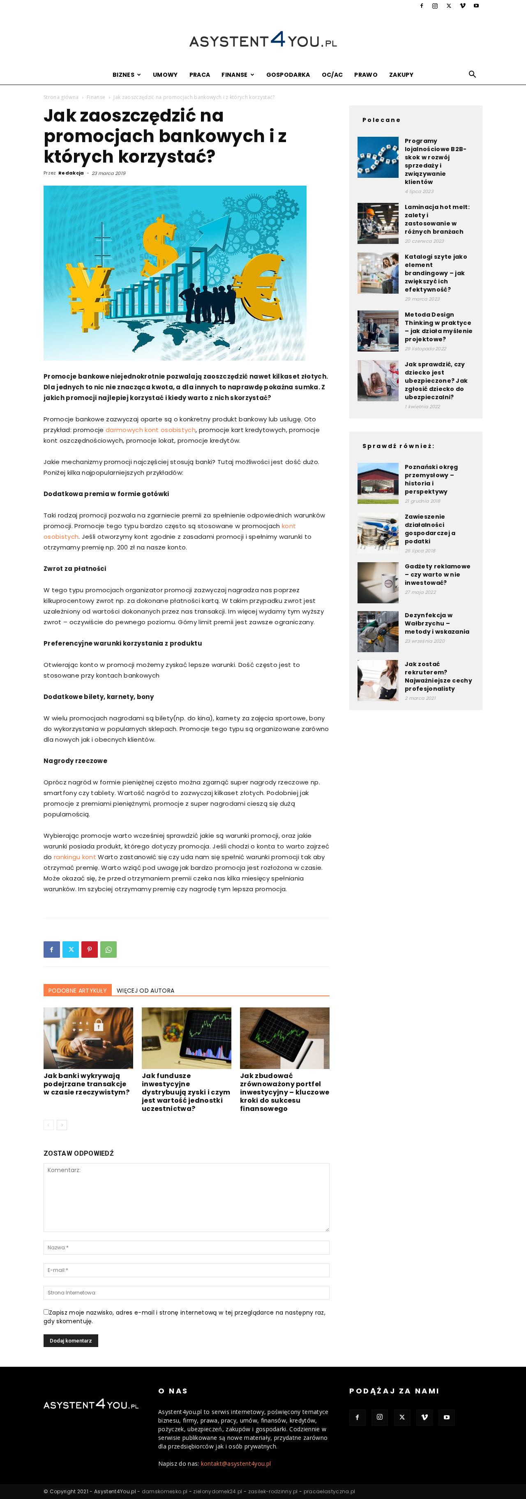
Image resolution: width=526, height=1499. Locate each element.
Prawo (366, 75)
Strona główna (61, 97)
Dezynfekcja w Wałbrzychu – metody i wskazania (437, 623)
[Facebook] (421, 5)
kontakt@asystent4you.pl (236, 1463)
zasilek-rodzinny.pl (273, 1491)
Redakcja (71, 173)
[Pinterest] (89, 949)
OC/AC (332, 75)
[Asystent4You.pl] (263, 39)
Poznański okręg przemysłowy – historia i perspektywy (431, 479)
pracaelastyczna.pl (329, 1491)
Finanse (234, 75)
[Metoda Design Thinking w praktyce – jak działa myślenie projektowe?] (378, 331)
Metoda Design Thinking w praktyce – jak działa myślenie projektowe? (439, 326)
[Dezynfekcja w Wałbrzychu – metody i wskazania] (378, 631)
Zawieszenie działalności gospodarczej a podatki (430, 529)
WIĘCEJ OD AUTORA (145, 990)
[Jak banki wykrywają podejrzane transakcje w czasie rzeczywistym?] (88, 1038)
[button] (472, 75)
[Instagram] (435, 5)
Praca (199, 75)
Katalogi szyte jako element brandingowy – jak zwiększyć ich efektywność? (436, 273)
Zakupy (401, 75)
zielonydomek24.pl (217, 1491)
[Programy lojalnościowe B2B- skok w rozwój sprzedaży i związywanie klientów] (378, 157)
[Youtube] (476, 5)
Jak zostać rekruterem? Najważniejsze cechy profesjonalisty (438, 676)
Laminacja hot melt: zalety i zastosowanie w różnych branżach (437, 219)
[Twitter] (449, 5)
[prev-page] (49, 1125)
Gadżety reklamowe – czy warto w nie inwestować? (438, 574)
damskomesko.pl (164, 1491)
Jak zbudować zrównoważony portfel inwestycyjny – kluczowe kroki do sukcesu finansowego (284, 1092)
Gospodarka (288, 75)
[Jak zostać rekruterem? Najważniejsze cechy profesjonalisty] (378, 680)
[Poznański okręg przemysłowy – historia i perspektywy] (378, 483)
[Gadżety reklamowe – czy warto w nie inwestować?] (378, 582)
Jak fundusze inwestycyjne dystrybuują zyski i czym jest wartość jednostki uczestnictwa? (186, 1092)
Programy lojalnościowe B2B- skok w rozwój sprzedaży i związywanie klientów (436, 161)
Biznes (123, 75)
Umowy (165, 75)
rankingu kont (75, 857)
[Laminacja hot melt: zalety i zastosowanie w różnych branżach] (378, 223)
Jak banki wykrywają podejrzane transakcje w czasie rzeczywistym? (86, 1084)
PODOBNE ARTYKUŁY (77, 990)
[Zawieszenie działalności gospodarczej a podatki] (378, 533)
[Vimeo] (463, 5)
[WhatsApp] (108, 949)
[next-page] (62, 1125)
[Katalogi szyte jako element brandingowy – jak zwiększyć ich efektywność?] (378, 273)
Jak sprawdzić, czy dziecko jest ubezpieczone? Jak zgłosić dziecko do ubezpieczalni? (436, 380)
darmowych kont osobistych (151, 429)
